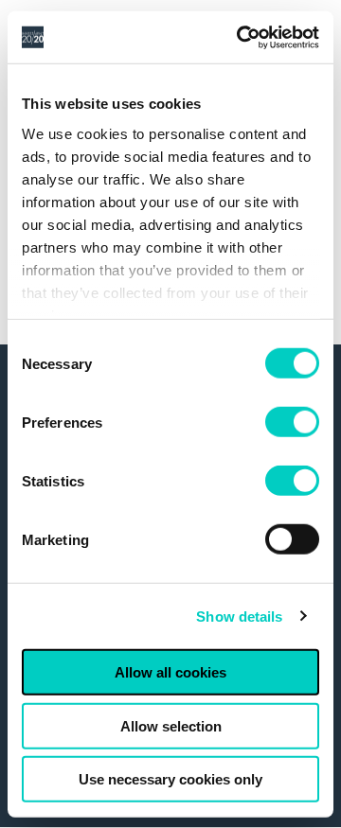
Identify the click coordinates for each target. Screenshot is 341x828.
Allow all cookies (170, 672)
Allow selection (171, 725)
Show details (239, 616)
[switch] (292, 422)
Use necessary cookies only (170, 779)
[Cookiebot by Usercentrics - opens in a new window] (240, 37)
